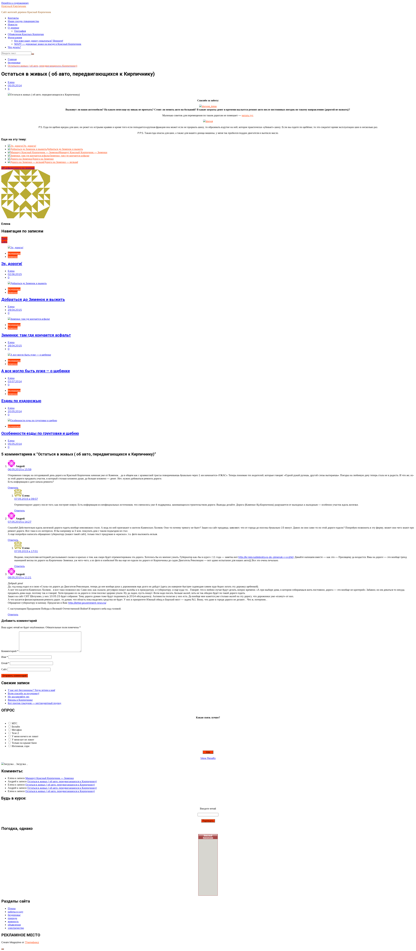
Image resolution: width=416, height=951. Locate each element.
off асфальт (7, 168)
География (20, 31)
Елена (11, 82)
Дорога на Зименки (43, 158)
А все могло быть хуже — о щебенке (35, 371)
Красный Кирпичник (13, 6)
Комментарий (9, 651)
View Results (208, 758)
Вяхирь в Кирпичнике (20, 699)
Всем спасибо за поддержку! (23, 693)
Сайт (4, 669)
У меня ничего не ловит (25, 736)
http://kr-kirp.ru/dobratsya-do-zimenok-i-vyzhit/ (265, 557)
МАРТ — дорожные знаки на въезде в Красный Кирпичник (47, 44)
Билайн (16, 726)
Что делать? (14, 47)
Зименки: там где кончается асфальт (69, 155)
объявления (14, 924)
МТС (14, 723)
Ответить (13, 487)
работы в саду (15, 911)
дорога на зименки (24, 168)
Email (5, 663)
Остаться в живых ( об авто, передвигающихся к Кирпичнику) (62, 781)
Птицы (12, 908)
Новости (12, 24)
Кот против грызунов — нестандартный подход (34, 703)
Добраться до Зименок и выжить (65, 149)
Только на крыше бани (24, 742)
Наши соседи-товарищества (23, 21)
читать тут (247, 115)
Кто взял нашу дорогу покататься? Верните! (38, 40)
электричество (16, 928)
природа (12, 918)
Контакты (13, 18)
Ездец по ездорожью (21, 401)
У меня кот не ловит (23, 739)
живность (13, 921)
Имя (4, 657)
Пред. (4, 238)
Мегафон (17, 729)
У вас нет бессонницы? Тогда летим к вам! (31, 690)
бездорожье (14, 253)
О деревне (13, 27)
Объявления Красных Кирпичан (26, 34)
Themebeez (32, 942)
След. (4, 241)
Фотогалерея (15, 37)
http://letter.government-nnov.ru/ (87, 602)
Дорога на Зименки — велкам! (61, 162)
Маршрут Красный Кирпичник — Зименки (83, 152)
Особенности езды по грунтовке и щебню (40, 433)
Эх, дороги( (29, 145)
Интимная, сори (20, 746)
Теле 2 (15, 733)
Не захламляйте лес (18, 696)
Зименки (13, 256)
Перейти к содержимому (15, 3)
